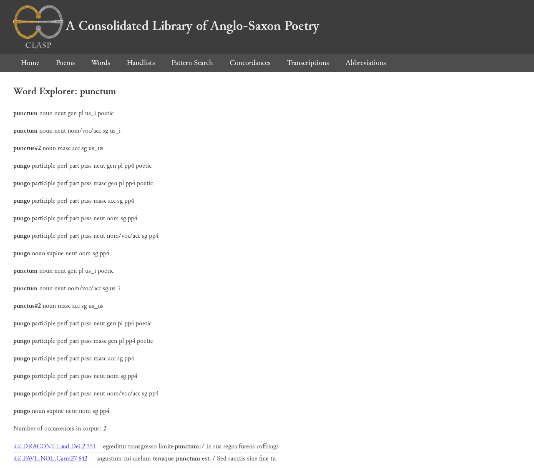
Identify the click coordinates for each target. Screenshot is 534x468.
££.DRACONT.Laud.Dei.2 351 (55, 446)
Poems (65, 63)
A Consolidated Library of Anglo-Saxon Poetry (192, 25)
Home (30, 63)
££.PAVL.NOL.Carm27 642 (50, 458)
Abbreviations (365, 63)
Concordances (250, 63)
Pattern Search (192, 63)
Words (100, 63)
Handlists (141, 63)
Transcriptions (308, 63)
